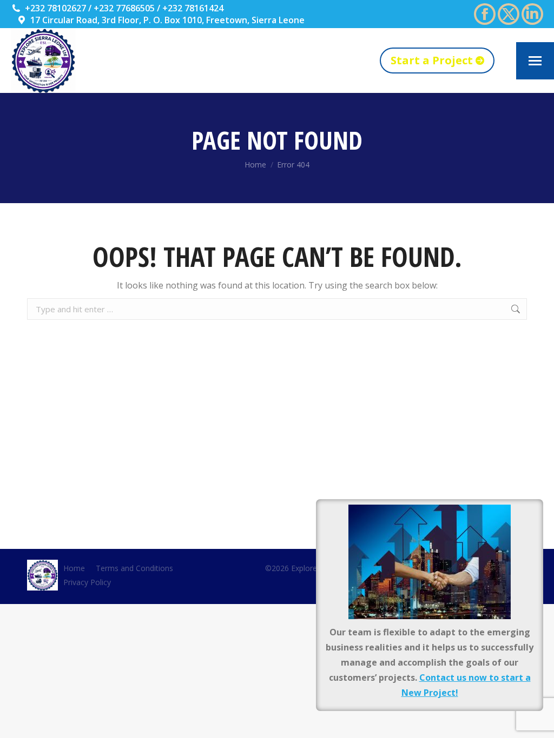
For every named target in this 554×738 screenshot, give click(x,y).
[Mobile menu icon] (535, 60)
